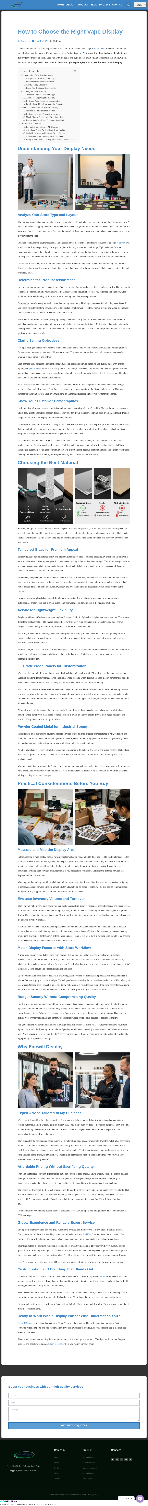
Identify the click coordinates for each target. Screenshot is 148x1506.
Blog (93, 4)
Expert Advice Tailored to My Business (42, 127)
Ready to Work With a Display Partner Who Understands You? (51, 140)
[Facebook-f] (112, 1459)
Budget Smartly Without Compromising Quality (45, 120)
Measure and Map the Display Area (40, 111)
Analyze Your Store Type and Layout (41, 78)
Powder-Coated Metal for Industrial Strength (44, 104)
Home (60, 4)
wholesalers (99, 48)
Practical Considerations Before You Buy (39, 107)
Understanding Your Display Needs (37, 75)
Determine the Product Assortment (40, 82)
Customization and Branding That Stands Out (44, 136)
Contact (118, 4)
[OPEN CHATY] (140, 1498)
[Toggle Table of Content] (74, 71)
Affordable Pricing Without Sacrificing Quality (45, 130)
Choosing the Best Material (33, 91)
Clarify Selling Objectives (36, 85)
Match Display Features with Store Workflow (44, 117)
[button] (128, 4)
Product (82, 4)
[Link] (130, 1459)
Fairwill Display (25, 1323)
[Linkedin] (126, 1459)
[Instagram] (117, 1459)
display (122, 242)
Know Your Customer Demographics (41, 88)
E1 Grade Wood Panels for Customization (43, 101)
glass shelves (35, 368)
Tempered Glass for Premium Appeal (41, 95)
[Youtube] (121, 1459)
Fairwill (103, 1276)
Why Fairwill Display (31, 123)
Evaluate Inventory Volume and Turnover (43, 114)
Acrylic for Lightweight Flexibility (40, 98)
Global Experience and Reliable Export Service (45, 133)
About (70, 4)
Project (104, 4)
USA (88, 1234)
